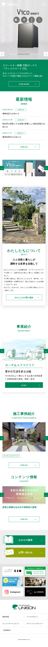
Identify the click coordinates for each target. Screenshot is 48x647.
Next (46, 351)
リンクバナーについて (10, 624)
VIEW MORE (24, 84)
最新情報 (5, 617)
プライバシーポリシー (34, 624)
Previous (2, 351)
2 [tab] (24, 241)
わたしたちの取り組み (24, 297)
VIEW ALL (24, 147)
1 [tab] (21, 241)
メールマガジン (32, 617)
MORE (24, 385)
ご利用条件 (6, 630)
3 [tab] (27, 241)
